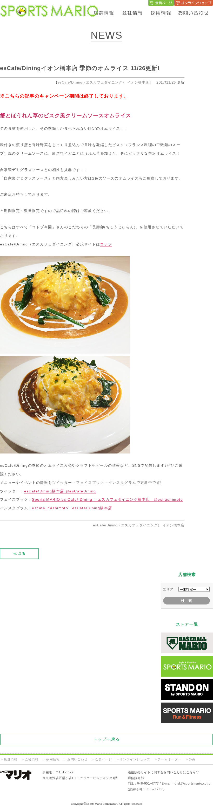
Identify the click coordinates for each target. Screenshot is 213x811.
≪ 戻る (19, 553)
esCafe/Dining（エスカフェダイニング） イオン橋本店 (103, 82)
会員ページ (103, 759)
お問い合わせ (77, 759)
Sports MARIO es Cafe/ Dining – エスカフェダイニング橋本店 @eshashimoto (107, 499)
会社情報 (31, 759)
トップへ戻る (106, 739)
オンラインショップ (134, 759)
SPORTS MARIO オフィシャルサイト (49, 5)
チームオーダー (169, 759)
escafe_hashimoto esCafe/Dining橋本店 (72, 508)
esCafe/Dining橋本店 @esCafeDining (60, 491)
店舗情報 (10, 759)
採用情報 (53, 759)
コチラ (106, 244)
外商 (192, 759)
